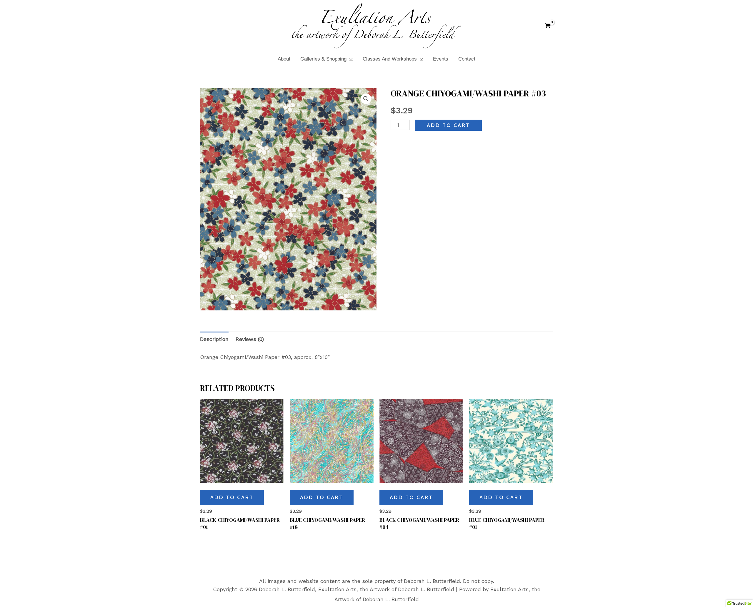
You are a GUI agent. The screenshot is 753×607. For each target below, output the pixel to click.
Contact (466, 59)
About (284, 59)
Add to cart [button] (232, 497)
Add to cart (448, 125)
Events (440, 59)
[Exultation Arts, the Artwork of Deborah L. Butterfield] (376, 25)
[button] (366, 98)
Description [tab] (214, 339)
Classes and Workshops (390, 59)
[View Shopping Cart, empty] (547, 26)
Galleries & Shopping (323, 59)
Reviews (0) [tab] (250, 339)
